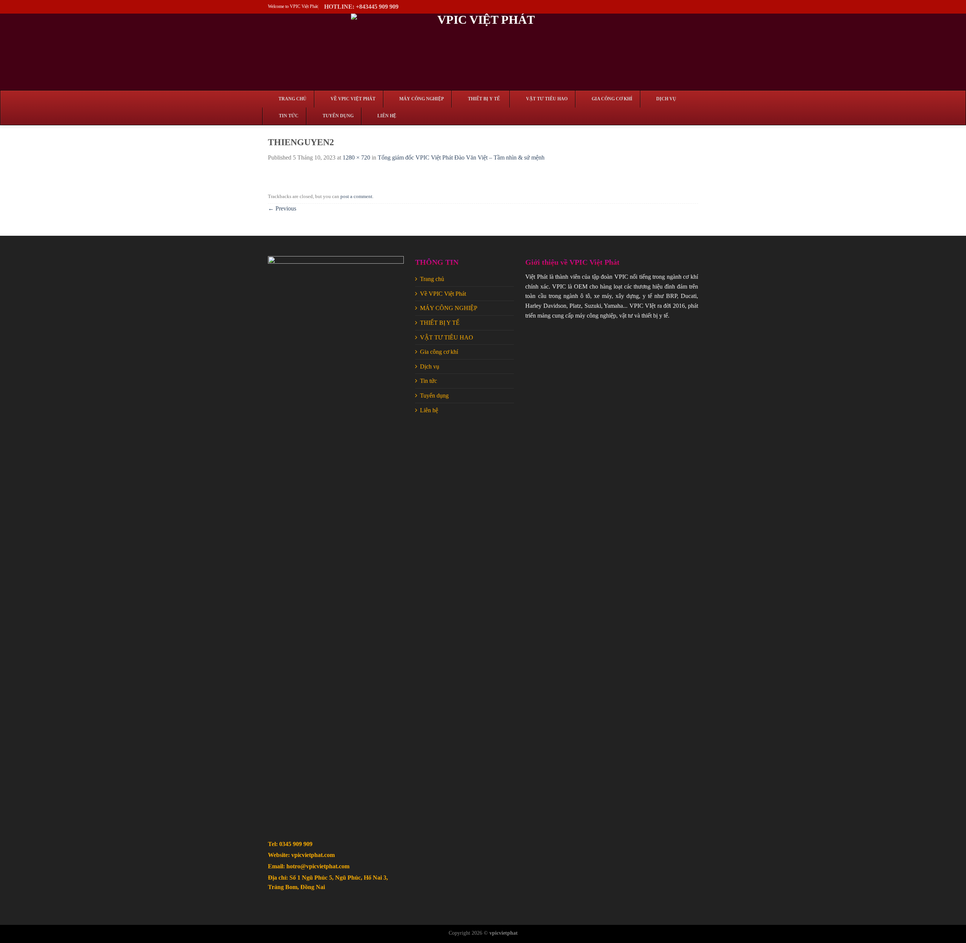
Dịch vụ (429, 366)
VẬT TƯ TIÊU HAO (446, 337)
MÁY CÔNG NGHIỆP (448, 308)
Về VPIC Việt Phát (443, 293)
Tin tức (428, 381)
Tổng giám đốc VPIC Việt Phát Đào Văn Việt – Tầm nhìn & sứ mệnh (461, 157)
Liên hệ (429, 410)
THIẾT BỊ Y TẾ (440, 322)
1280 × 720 (356, 157)
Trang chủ (432, 279)
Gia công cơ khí (439, 352)
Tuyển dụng (434, 395)
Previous (282, 208)
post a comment (356, 196)
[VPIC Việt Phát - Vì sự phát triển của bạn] (483, 52)
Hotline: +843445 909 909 (361, 6)
